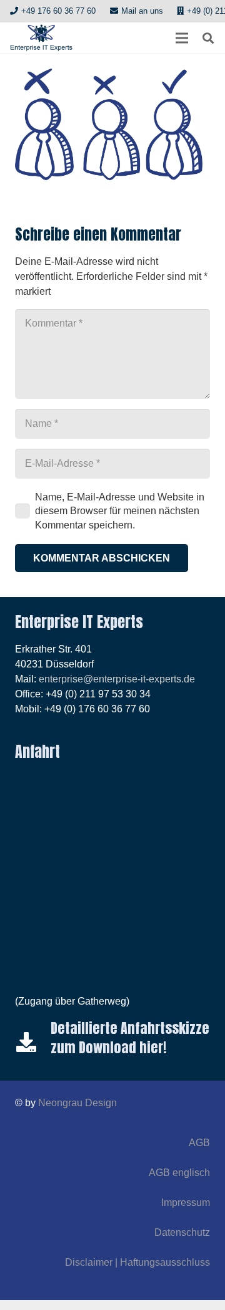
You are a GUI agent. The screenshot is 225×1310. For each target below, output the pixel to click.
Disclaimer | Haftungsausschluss (137, 1262)
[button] (182, 38)
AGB (199, 1142)
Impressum (185, 1202)
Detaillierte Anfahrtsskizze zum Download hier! (130, 1038)
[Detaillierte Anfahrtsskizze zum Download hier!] (33, 1042)
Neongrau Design (77, 1102)
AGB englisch (179, 1172)
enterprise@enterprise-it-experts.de (117, 679)
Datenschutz (182, 1232)
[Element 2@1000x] (41, 38)
